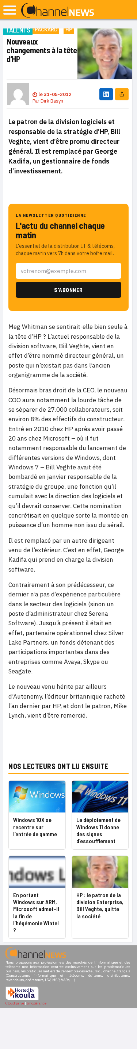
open (9, 10)
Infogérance (36, 1003)
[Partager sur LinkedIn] (106, 94)
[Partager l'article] (122, 94)
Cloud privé (14, 1003)
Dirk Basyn (52, 101)
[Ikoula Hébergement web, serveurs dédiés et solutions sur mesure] (22, 998)
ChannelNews (57, 10)
